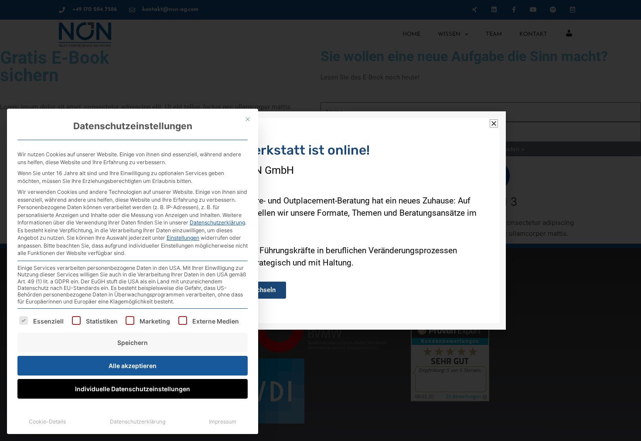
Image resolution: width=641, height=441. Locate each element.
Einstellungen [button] (183, 237)
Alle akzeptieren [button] (133, 365)
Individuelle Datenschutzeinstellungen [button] (132, 389)
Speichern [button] (132, 342)
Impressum (222, 421)
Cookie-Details (47, 421)
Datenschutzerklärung (217, 222)
